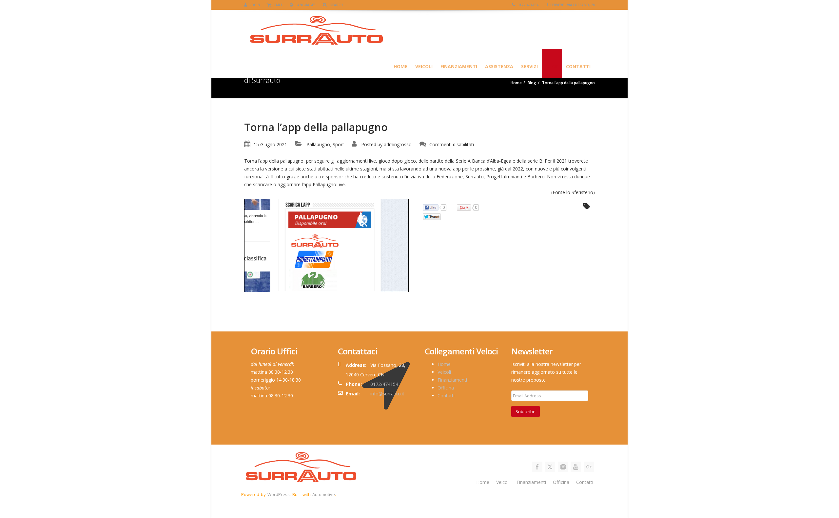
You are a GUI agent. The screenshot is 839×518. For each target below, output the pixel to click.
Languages (305, 5)
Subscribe (526, 411)
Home (444, 364)
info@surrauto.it (387, 393)
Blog (552, 66)
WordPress (278, 494)
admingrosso (398, 144)
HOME (400, 66)
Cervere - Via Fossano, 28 (572, 5)
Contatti (578, 66)
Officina (446, 388)
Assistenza (499, 66)
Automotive (323, 494)
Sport (338, 144)
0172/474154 (384, 384)
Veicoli (424, 66)
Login (254, 5)
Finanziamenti (458, 66)
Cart (278, 5)
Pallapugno (318, 144)
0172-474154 (527, 5)
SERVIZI (529, 66)
